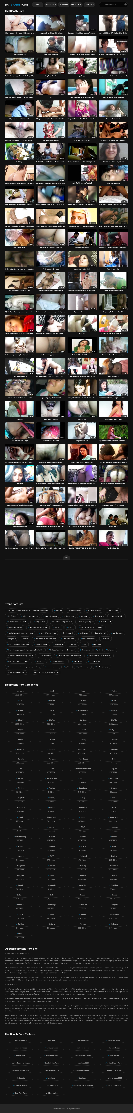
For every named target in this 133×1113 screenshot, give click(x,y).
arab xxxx (106, 639)
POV (52, 856)
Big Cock (83, 720)
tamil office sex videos (48, 633)
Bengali (114, 710)
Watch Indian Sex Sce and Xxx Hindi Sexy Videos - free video (28, 610)
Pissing (83, 866)
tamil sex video (69, 616)
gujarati (70, 627)
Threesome (114, 914)
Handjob (114, 798)
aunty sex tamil (40, 622)
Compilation (83, 749)
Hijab (114, 807)
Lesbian (52, 827)
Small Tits (83, 885)
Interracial (114, 817)
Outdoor (20, 856)
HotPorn (16, 4)
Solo (52, 895)
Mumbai (114, 837)
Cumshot (51, 759)
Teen (52, 914)
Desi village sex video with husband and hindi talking (25, 650)
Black (52, 730)
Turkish (21, 924)
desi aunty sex (114, 1048)
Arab (83, 691)
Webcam (114, 924)
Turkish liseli (40, 661)
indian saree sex (114, 1040)
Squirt (114, 895)
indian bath (111, 650)
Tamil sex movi (68, 633)
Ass (20, 701)
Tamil (21, 914)
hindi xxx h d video (117, 616)
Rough (20, 885)
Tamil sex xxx (86, 650)
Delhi (114, 759)
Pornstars (114, 866)
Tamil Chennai (99, 616)
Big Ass (52, 720)
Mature (52, 837)
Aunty (83, 701)
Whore (20, 934)
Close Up (20, 749)
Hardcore (21, 807)
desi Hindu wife (46, 656)
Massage (114, 827)
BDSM (20, 710)
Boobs (20, 739)
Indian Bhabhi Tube (114, 1063)
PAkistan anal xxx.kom (59, 661)
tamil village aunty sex (86, 622)
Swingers (114, 905)
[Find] (125, 4)
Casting (83, 739)
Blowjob (83, 730)
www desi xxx (59, 644)
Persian (52, 866)
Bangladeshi (83, 710)
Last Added (63, 5)
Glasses (114, 788)
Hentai (52, 807)
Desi (20, 769)
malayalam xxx (52, 1048)
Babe (52, 710)
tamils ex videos (21, 1048)
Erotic (20, 778)
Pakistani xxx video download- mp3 (62, 650)
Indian (83, 817)
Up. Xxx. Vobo (118, 633)
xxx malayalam (20, 1040)
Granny (52, 798)
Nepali (20, 846)
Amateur (20, 691)
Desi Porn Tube (21, 1093)
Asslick (52, 701)
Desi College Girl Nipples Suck (18, 644)
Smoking (114, 885)
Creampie (114, 749)
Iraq (20, 827)
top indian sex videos (83, 1055)
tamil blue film (78, 661)
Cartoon (52, 739)
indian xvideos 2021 (114, 1078)
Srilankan (20, 905)
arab (98, 650)
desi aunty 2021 (52, 1085)
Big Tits (114, 720)
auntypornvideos (114, 1085)
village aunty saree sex (30, 616)
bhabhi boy (97, 644)
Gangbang (83, 788)
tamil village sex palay (15, 627)
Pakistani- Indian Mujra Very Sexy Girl (20, 656)
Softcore (20, 895)
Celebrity (114, 739)
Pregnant (20, 875)
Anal (52, 691)
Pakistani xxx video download (18, 622)
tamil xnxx (83, 1078)
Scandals (51, 885)
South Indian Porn (52, 1063)
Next (66, 558)
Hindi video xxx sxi (69, 639)
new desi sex (114, 1055)
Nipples (52, 846)
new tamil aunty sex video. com (19, 661)
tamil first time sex (102, 667)
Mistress (83, 837)
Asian (114, 691)
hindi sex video (52, 1055)
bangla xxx (12, 639)
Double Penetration (83, 769)
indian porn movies (114, 1070)
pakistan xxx (84, 633)
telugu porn (20, 1055)
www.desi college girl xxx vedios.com (46, 672)
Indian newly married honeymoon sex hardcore (24, 667)
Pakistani (83, 856)
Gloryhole (21, 798)
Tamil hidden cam (83, 667)
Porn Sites (89, 5)
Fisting (20, 788)
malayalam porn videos (21, 1063)
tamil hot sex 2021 (52, 1070)
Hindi (21, 817)
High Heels (83, 807)
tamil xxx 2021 (83, 1063)
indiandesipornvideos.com (83, 1070)
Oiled (114, 846)
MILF (83, 827)
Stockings (52, 905)
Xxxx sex (59, 610)
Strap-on (83, 905)
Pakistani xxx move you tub (17, 672)
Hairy (83, 798)
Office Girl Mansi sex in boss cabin (69, 656)
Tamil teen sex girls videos (38, 627)
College (52, 749)
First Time (114, 778)
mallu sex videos (20, 1085)
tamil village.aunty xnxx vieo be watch (21, 633)
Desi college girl (100, 633)
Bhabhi (20, 720)
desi (85, 644)
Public (51, 875)
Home (38, 5)
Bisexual (21, 730)
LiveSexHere (76, 5)
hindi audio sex (95, 661)
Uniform (52, 924)
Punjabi (83, 875)
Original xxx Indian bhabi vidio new (99, 656)
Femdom (83, 778)
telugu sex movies (75, 610)
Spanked (83, 895)
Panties (114, 856)
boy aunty (84, 616)
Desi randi (57, 627)
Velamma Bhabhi (41, 644)
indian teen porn (83, 1048)
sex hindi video (113, 610)
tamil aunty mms (52, 667)
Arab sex (73, 644)
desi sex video (83, 1040)
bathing (67, 667)
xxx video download (95, 610)
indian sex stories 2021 (20, 1070)
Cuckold (21, 759)
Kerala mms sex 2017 (89, 639)
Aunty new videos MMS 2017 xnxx (91, 627)
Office (83, 846)
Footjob (52, 788)
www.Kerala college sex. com (62, 622)
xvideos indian (51, 1093)
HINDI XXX (12, 616)
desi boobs (21, 1078)
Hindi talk (26, 639)
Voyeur (83, 924)
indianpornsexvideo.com (83, 1085)
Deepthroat (83, 759)
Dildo (52, 769)
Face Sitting (52, 778)
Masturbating (20, 837)
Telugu (83, 914)
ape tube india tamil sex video (46, 639)
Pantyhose (21, 866)
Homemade (51, 817)
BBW (114, 701)
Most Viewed (51, 5)
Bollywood (114, 730)
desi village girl (106, 622)
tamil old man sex (51, 616)
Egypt (114, 769)
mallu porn (52, 1040)
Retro (114, 875)
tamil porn (52, 1078)
